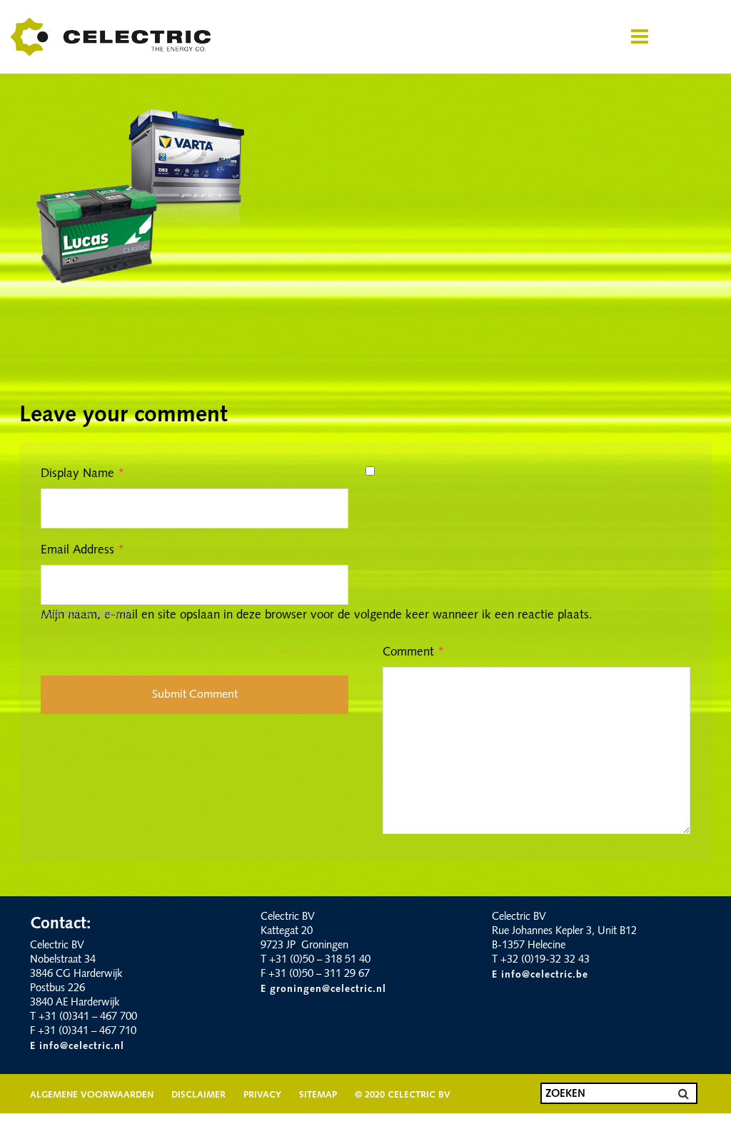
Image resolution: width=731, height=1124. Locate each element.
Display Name (82, 474)
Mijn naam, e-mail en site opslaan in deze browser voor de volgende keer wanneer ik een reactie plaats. (317, 615)
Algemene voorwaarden (91, 1095)
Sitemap (318, 1095)
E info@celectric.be (540, 975)
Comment (413, 652)
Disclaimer (198, 1095)
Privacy (262, 1095)
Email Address (82, 550)
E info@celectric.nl (77, 1046)
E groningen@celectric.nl (323, 989)
